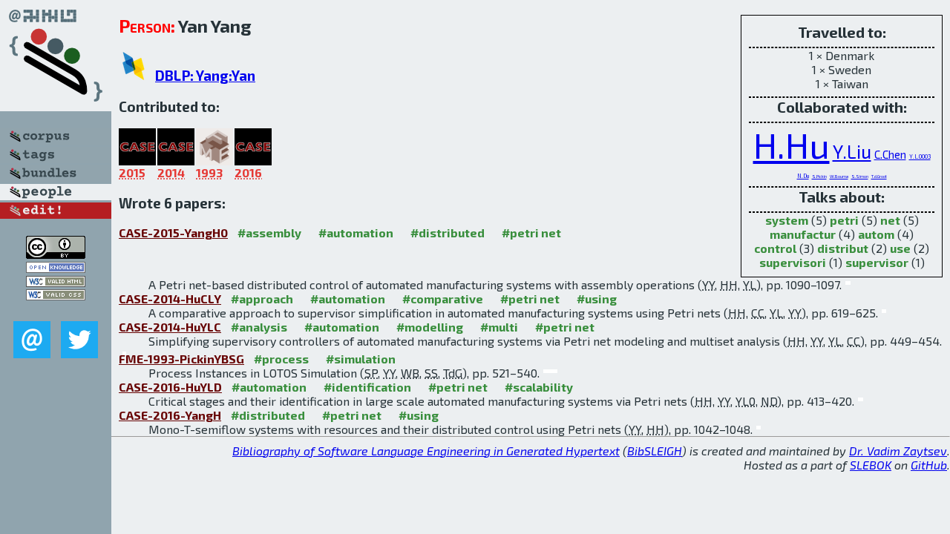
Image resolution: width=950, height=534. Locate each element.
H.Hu (791, 144)
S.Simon (859, 176)
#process (281, 359)
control (775, 248)
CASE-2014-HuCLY (170, 298)
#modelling (429, 327)
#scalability (539, 387)
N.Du (803, 175)
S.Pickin (819, 176)
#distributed (447, 232)
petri (844, 220)
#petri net (531, 232)
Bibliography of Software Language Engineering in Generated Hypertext (426, 451)
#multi (499, 327)
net (890, 220)
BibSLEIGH (654, 451)
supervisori (792, 262)
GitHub (929, 465)
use (900, 248)
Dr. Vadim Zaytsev (898, 451)
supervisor (876, 262)
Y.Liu (852, 151)
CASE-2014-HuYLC (170, 327)
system (786, 220)
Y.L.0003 (920, 156)
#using (597, 298)
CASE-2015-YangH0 (173, 232)
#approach (262, 298)
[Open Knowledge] (55, 268)
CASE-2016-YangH (170, 415)
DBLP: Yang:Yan (205, 75)
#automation (355, 232)
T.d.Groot (879, 176)
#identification (367, 387)
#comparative (442, 298)
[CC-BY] (55, 254)
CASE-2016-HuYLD (170, 387)
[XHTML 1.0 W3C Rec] (55, 282)
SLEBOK (870, 465)
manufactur (803, 234)
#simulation (361, 359)
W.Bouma (839, 176)
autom (876, 234)
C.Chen (890, 154)
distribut (842, 248)
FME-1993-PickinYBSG (181, 359)
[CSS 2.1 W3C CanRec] (55, 310)
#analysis (259, 327)
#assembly (269, 232)
